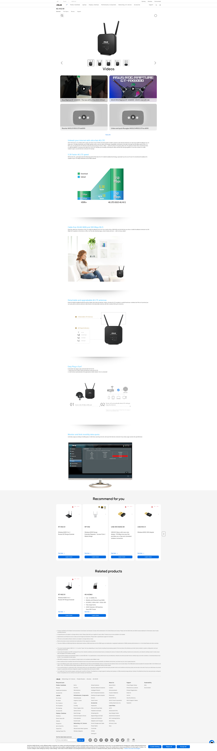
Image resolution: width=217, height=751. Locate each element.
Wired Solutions (95, 685)
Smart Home (94, 700)
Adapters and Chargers (97, 721)
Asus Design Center (114, 713)
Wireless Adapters (78, 731)
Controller (93, 728)
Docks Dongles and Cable (97, 723)
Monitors (58, 716)
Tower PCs (58, 728)
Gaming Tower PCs (61, 731)
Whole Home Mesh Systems (81, 728)
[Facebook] (101, 740)
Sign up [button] (80, 740)
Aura (110, 726)
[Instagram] (90, 740)
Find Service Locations (132, 687)
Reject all (169, 747)
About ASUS (112, 685)
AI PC (110, 708)
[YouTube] (95, 740)
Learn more (68, 557)
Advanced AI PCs (113, 710)
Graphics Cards (78, 700)
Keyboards (94, 705)
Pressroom (111, 695)
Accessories (59, 693)
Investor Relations (113, 693)
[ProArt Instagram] (128, 740)
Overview (58, 11)
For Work (58, 700)
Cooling (76, 705)
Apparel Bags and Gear (97, 715)
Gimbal (93, 731)
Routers (76, 726)
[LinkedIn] (112, 740)
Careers (111, 687)
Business (150, 1)
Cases (75, 703)
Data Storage (77, 713)
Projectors (58, 723)
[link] (59, 5)
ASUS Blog (112, 721)
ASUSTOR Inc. (112, 698)
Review (73, 11)
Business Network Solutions (98, 687)
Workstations (77, 690)
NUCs (75, 685)
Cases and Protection (96, 718)
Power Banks (94, 726)
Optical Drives (77, 710)
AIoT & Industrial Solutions (97, 693)
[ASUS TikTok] (122, 740)
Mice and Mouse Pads (96, 708)
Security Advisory (131, 698)
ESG (145, 685)
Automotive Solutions (114, 715)
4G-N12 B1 (60, 9)
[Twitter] (106, 740)
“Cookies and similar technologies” (132, 748)
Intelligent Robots (95, 690)
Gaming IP (93, 733)
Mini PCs (76, 687)
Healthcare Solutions (61, 690)
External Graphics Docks (80, 715)
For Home (58, 698)
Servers (93, 698)
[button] (143, 1)
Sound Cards (77, 721)
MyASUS (129, 703)
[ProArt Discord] (133, 740)
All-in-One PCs (59, 726)
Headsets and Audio (96, 710)
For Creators (59, 703)
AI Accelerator (77, 718)
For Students (59, 705)
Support (79, 11)
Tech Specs (65, 11)
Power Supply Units (78, 708)
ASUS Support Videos (132, 700)
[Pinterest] (117, 740)
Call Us (128, 695)
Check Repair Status (132, 685)
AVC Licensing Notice (114, 718)
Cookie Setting (154, 747)
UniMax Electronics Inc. (115, 703)
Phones (58, 688)
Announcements (113, 690)
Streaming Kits (94, 713)
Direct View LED (60, 718)
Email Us (129, 693)
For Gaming (59, 708)
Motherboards (77, 698)
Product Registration (132, 690)
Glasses (58, 721)
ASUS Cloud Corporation (115, 700)
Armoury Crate (113, 723)
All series (89, 679)
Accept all (183, 747)
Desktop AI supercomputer (98, 695)
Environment (158, 1)
